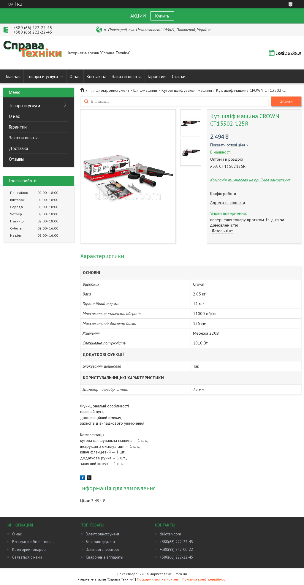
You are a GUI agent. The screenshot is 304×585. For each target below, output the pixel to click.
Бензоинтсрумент (100, 541)
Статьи (179, 76)
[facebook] (82, 478)
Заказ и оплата (127, 76)
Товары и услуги (42, 76)
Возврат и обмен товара (33, 541)
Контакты (96, 76)
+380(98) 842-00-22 (176, 549)
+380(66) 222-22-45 (176, 541)
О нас (74, 76)
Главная (13, 76)
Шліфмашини (145, 90)
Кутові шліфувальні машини (187, 90)
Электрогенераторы (103, 549)
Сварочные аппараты (104, 557)
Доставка (18, 148)
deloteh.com (170, 534)
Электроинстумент (112, 90)
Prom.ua (180, 574)
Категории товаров (29, 549)
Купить (162, 16)
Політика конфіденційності (204, 579)
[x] (89, 478)
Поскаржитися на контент (158, 579)
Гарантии (157, 76)
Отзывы (16, 159)
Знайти (286, 101)
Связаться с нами (27, 557)
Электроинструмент (102, 534)
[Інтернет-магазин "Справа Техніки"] (32, 53)
